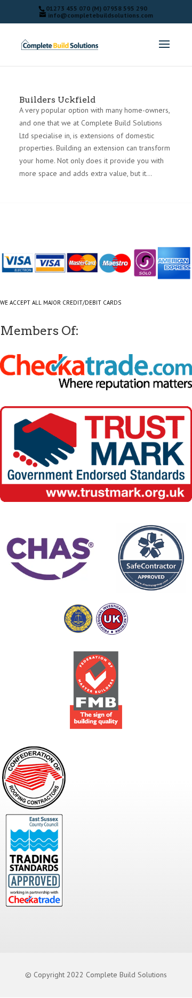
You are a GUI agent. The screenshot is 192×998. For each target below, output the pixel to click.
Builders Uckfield (57, 100)
